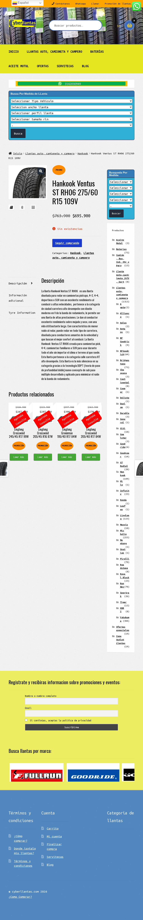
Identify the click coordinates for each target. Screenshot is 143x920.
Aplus (123, 323)
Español (23, 2)
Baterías (97, 51)
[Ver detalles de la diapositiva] (36, 772)
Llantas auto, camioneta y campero (54, 51)
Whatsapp (80, 3)
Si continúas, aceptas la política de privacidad (60, 720)
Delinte (124, 397)
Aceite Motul (19, 66)
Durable (124, 413)
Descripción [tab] (18, 283)
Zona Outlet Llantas (120, 639)
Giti (122, 428)
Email (28, 708)
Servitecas (65, 66)
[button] (40, 171)
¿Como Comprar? (20, 896)
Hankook (83, 153)
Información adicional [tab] (18, 297)
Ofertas (43, 66)
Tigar (123, 602)
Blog (85, 66)
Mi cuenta (54, 836)
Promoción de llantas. (118, 3)
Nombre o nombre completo (40, 696)
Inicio (14, 51)
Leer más (19, 457)
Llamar (95, 3)
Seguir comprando (67, 243)
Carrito (52, 828)
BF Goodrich (124, 341)
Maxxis (124, 524)
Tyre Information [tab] (22, 312)
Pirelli (124, 558)
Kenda (123, 500)
